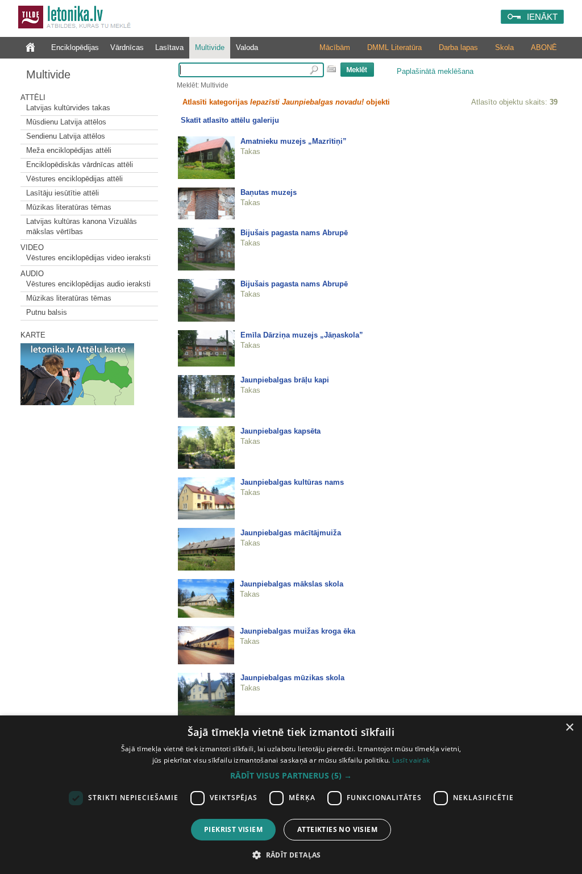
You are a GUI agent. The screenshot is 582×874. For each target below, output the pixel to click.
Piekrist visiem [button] (233, 829)
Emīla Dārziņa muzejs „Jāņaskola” (301, 335)
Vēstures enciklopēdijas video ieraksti (88, 257)
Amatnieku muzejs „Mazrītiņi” (293, 141)
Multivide (210, 47)
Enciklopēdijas (75, 47)
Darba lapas (458, 47)
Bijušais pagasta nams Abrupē (294, 232)
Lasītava (169, 47)
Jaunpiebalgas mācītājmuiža (290, 532)
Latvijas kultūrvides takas (68, 107)
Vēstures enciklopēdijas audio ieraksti (88, 284)
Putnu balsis (46, 312)
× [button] (569, 727)
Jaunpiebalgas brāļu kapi (284, 380)
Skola (504, 47)
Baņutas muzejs (268, 192)
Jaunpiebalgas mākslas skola (291, 584)
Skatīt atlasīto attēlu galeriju (230, 120)
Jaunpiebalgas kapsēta (280, 431)
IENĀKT (542, 17)
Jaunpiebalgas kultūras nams (292, 482)
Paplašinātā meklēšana (435, 71)
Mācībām (334, 47)
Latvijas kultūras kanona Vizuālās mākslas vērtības (81, 226)
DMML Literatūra (394, 47)
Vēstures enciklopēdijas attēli (74, 178)
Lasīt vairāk (411, 760)
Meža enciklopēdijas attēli (68, 150)
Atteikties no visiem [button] (337, 829)
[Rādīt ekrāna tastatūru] (331, 69)
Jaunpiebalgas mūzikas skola (292, 677)
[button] (291, 776)
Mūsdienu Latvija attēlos (66, 122)
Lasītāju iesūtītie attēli (62, 193)
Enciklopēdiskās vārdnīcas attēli (79, 164)
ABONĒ (544, 47)
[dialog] (291, 794)
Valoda (247, 47)
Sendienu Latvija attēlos (65, 136)
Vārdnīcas (127, 47)
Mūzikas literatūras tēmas (68, 207)
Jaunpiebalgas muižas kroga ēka (297, 631)
